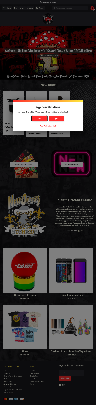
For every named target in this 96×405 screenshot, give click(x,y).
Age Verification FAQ (48, 126)
